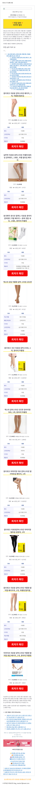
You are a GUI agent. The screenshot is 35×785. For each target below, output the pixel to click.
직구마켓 (28, 779)
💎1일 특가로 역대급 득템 (17, 761)
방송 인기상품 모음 (7, 3)
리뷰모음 (16, 779)
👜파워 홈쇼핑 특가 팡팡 (17, 763)
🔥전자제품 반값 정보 (17, 755)
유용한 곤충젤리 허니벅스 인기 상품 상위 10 (19, 729)
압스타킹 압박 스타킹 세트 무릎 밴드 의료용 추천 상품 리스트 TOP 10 (18, 55)
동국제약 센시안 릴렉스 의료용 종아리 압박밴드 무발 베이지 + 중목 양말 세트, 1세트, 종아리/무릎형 (21, 65)
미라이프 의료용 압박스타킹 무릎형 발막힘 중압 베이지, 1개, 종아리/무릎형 (20, 87)
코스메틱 (6, 779)
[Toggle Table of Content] (4, 51)
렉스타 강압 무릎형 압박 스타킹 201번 (21, 68)
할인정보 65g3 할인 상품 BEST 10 (16, 727)
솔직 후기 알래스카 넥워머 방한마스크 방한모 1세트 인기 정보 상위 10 (19, 724)
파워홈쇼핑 (23, 779)
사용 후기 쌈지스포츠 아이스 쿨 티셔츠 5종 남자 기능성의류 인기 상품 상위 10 (19, 716)
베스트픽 (11, 779)
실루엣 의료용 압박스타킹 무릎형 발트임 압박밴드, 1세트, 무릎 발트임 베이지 (20, 61)
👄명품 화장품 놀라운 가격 (17, 757)
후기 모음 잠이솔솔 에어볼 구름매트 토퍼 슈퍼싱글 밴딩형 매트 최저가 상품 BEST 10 (19, 720)
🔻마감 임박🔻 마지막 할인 (17, 23)
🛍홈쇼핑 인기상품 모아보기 (17, 759)
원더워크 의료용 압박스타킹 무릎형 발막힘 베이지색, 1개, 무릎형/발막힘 (20, 83)
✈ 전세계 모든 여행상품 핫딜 (17, 765)
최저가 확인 (17, 146)
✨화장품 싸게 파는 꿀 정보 (17, 753)
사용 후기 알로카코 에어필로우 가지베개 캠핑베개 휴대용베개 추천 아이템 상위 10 (17, 769)
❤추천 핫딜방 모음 (20, 89)
